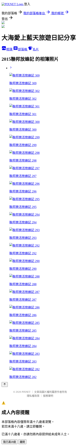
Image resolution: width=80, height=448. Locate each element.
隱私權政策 (33, 395)
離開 (22, 441)
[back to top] (5, 384)
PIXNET (26, 391)
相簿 (9, 49)
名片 (36, 49)
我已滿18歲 (9, 441)
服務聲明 (48, 395)
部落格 (23, 49)
